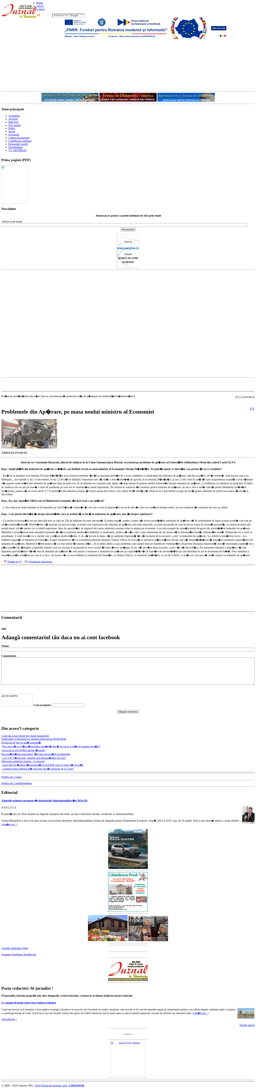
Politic (11, 128)
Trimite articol (247, 1025)
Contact (40, 9)
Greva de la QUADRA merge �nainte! (23, 750)
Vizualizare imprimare (40, 561)
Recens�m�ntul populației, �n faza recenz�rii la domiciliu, (36, 754)
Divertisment (15, 147)
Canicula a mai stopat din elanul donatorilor (25, 735)
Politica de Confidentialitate (16, 783)
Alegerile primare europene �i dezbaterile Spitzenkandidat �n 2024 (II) (44, 800)
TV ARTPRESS (17, 150)
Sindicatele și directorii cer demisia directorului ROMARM (33, 738)
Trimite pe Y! (14, 561)
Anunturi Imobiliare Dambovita (18, 954)
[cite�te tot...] (9, 824)
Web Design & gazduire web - (59, 1085)
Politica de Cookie (11, 777)
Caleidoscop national (19, 140)
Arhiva (40, 6)
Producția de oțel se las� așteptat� (21, 742)
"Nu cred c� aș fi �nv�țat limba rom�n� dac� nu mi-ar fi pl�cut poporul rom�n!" (51, 746)
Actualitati (14, 115)
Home (39, 2)
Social (11, 131)
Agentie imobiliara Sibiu (14, 948)
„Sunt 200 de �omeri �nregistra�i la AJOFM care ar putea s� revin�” (42, 764)
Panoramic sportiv (18, 144)
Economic (14, 134)
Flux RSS (46, 15)
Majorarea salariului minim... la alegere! (23, 761)
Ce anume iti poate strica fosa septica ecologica (28, 1002)
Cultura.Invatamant (18, 137)
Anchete (13, 118)
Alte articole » (9, 1019)
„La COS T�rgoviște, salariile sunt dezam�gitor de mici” (33, 758)
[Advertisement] (128, 64)
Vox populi (14, 125)
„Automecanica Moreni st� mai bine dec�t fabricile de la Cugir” (37, 768)
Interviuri (13, 122)
